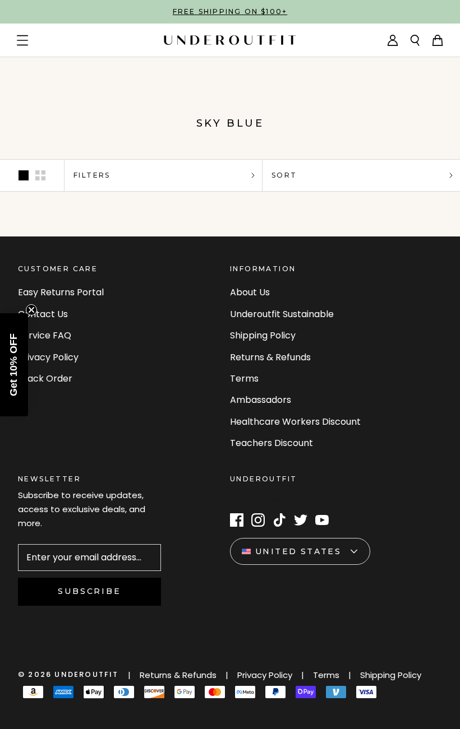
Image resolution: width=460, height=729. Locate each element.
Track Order (45, 378)
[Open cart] (437, 40)
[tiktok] (279, 520)
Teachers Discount (271, 443)
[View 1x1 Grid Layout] (24, 175)
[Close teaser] (31, 309)
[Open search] (415, 40)
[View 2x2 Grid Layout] (40, 175)
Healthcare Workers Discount (295, 421)
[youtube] (322, 520)
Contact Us (43, 314)
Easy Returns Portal (61, 292)
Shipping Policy (263, 335)
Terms (244, 378)
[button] (14, 364)
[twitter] (300, 520)
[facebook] (236, 520)
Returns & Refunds (270, 357)
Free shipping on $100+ (230, 11)
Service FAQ (44, 335)
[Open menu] (22, 40)
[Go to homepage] (230, 40)
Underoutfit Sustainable (282, 314)
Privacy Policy (48, 357)
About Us (250, 292)
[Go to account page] (392, 40)
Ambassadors (260, 399)
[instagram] (258, 520)
